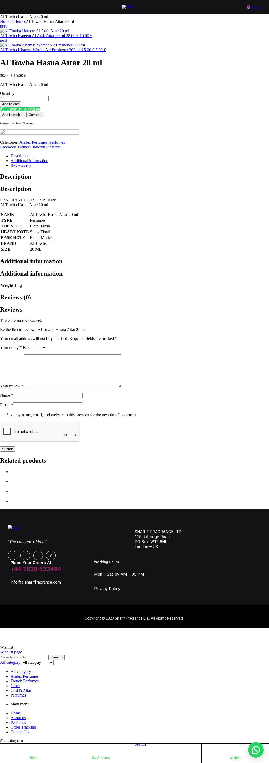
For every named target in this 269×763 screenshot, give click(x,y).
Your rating (11, 347)
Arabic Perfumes (33, 142)
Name (6, 395)
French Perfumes (25, 681)
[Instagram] (25, 555)
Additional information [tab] (31, 261)
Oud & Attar (21, 690)
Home (5, 21)
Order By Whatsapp (23, 109)
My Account (101, 758)
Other (15, 685)
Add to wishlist (13, 115)
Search (57, 657)
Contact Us (20, 732)
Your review (12, 386)
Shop (33, 758)
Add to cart (10, 104)
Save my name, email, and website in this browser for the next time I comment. (71, 415)
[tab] (140, 156)
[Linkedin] (38, 555)
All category (21, 671)
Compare (35, 115)
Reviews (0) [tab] (15, 297)
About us (18, 717)
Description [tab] (15, 176)
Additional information (29, 160)
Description (20, 156)
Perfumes (18, 21)
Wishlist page (11, 652)
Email (6, 405)
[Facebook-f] (12, 555)
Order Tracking (23, 727)
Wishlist (235, 758)
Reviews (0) (21, 165)
